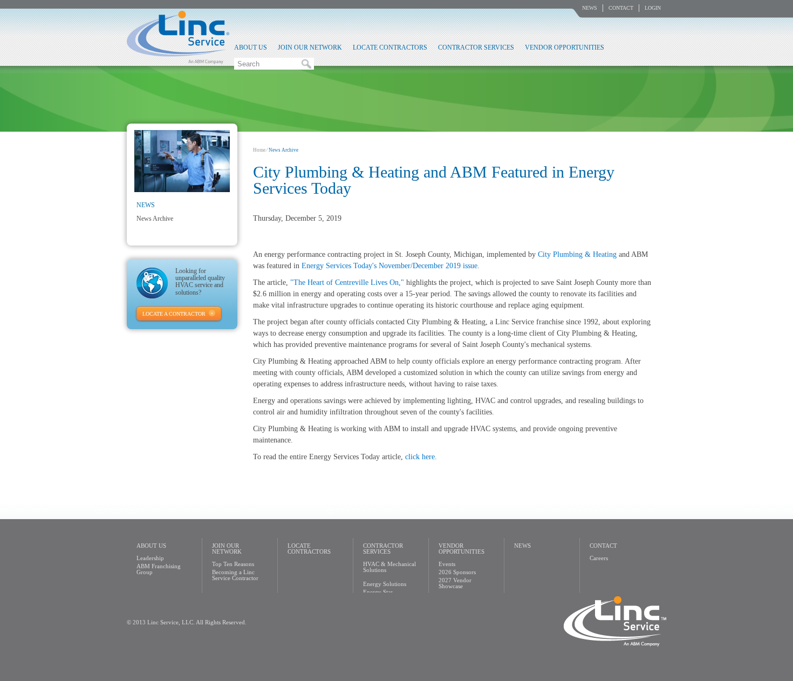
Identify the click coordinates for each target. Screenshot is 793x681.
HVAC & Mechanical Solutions (389, 567)
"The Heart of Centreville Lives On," (347, 282)
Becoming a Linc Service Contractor (235, 575)
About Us (250, 47)
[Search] (306, 64)
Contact (621, 8)
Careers (599, 558)
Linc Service (178, 37)
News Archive (154, 218)
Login (653, 8)
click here (420, 457)
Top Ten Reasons (233, 564)
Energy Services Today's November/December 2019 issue (389, 266)
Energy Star (378, 592)
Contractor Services (476, 47)
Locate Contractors (390, 47)
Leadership (150, 558)
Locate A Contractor (174, 314)
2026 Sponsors (457, 572)
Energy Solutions (384, 584)
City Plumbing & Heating (577, 254)
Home (259, 150)
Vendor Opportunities (564, 47)
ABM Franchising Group (158, 569)
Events (447, 564)
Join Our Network (310, 47)
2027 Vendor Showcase (455, 583)
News (589, 8)
